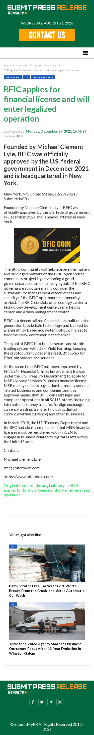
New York (22, 65)
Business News (47, 65)
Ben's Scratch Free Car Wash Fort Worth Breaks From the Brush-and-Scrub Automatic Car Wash (46, 590)
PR (35, 65)
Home (7, 65)
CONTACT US (47, 35)
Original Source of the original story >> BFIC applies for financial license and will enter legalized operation (47, 490)
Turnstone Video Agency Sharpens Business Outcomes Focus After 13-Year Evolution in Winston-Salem (45, 648)
